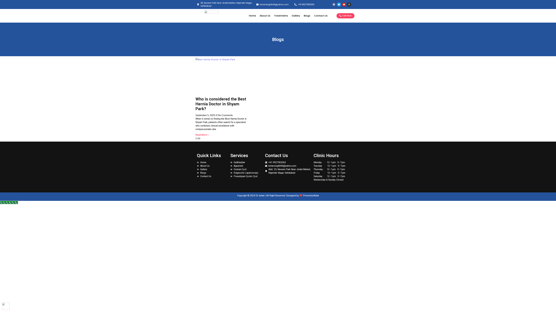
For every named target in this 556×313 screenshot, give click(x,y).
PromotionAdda (311, 195)
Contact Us (321, 15)
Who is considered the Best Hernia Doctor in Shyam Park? (220, 104)
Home (252, 15)
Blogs (307, 15)
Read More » (202, 134)
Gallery (296, 15)
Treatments (281, 15)
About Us (265, 15)
